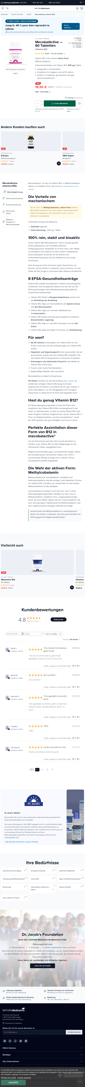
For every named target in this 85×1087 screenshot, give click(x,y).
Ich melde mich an (74, 1032)
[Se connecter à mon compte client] (77, 8)
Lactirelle (70, 381)
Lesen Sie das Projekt (43, 966)
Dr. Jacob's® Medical (42, 38)
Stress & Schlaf (17, 14)
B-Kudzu (5, 155)
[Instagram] (10, 1041)
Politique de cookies (8, 1077)
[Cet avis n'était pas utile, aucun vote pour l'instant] (77, 666)
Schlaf (29, 14)
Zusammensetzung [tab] (11, 204)
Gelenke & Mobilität (67, 871)
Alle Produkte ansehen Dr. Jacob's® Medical (22, 841)
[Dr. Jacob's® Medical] (34, 800)
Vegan (15, 73)
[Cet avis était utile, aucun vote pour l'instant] (73, 666)
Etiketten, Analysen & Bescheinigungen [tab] (11, 222)
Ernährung (7, 887)
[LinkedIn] (26, 1041)
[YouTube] (21, 1041)
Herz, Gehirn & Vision (11, 898)
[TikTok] (15, 1041)
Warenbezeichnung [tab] (12, 192)
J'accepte (13, 1082)
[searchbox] (12, 633)
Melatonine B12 (8, 579)
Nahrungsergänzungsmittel (15, 69)
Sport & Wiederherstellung (69, 879)
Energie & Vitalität (38, 871)
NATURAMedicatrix (6, 153)
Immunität (35, 879)
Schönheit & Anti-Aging (12, 871)
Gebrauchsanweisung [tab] (11, 198)
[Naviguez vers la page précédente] (32, 769)
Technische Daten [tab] (10, 212)
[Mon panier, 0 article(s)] (82, 8)
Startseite (4, 14)
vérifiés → (61, 53)
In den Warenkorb (61, 103)
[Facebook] (5, 1041)
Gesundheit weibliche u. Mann (40, 888)
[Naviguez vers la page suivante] (53, 769)
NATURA (42, 8)
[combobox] (34, 634)
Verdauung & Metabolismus (13, 879)
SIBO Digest (68, 155)
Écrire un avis (58, 619)
